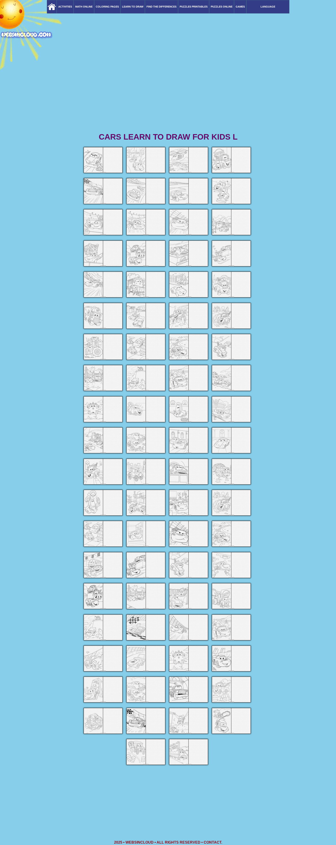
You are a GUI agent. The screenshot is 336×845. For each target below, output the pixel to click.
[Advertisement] (168, 96)
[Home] (52, 6)
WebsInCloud (139, 842)
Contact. (213, 842)
